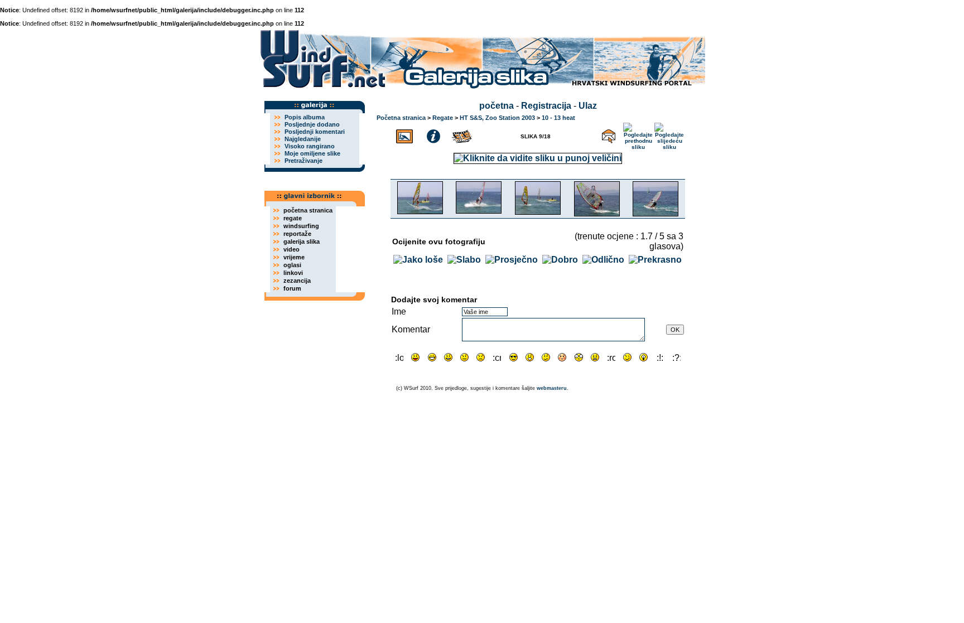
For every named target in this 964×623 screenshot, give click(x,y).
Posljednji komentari (315, 131)
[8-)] (513, 357)
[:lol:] (399, 357)
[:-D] (432, 357)
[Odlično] (603, 259)
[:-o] (530, 357)
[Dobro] (560, 259)
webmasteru (552, 388)
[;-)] (627, 357)
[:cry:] (497, 357)
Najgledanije (303, 139)
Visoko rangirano (310, 146)
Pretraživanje (303, 160)
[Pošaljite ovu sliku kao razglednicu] (608, 135)
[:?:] (676, 357)
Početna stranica (401, 117)
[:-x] (595, 357)
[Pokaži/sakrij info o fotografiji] (433, 135)
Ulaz (588, 105)
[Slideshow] (462, 135)
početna (496, 105)
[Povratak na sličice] (404, 135)
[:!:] (660, 357)
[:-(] (480, 357)
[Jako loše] (418, 259)
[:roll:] (611, 357)
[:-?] (546, 357)
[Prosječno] (511, 259)
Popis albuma (305, 117)
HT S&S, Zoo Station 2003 (497, 117)
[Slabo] (464, 259)
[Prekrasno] (655, 259)
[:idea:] (643, 357)
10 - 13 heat (558, 117)
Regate (442, 117)
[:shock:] (579, 357)
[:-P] (415, 357)
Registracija (546, 105)
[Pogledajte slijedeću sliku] (669, 135)
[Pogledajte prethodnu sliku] (638, 135)
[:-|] (464, 357)
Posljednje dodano (312, 124)
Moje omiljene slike (312, 153)
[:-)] (448, 357)
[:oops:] (562, 357)
